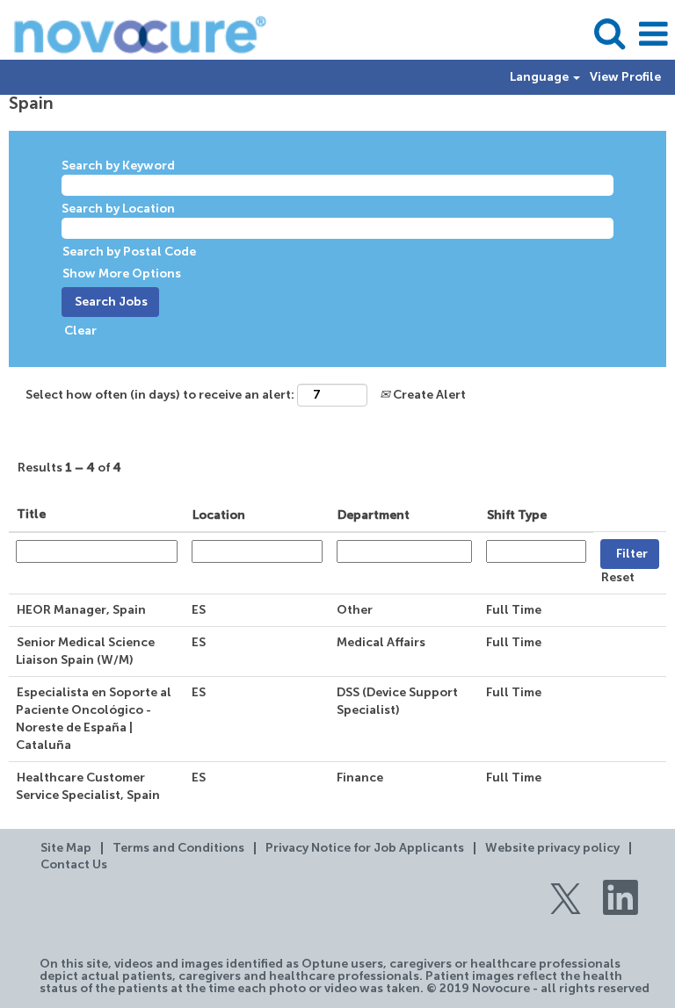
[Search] (609, 33)
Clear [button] (80, 331)
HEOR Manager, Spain (81, 610)
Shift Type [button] (517, 515)
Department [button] (374, 515)
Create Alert (428, 395)
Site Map (65, 848)
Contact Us (73, 865)
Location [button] (218, 515)
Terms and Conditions (178, 848)
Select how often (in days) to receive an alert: (159, 395)
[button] (653, 34)
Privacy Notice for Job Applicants (364, 848)
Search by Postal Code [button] (129, 252)
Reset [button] (618, 578)
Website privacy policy (552, 848)
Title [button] (31, 514)
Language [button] (540, 77)
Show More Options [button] (121, 274)
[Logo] (133, 34)
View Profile (625, 77)
